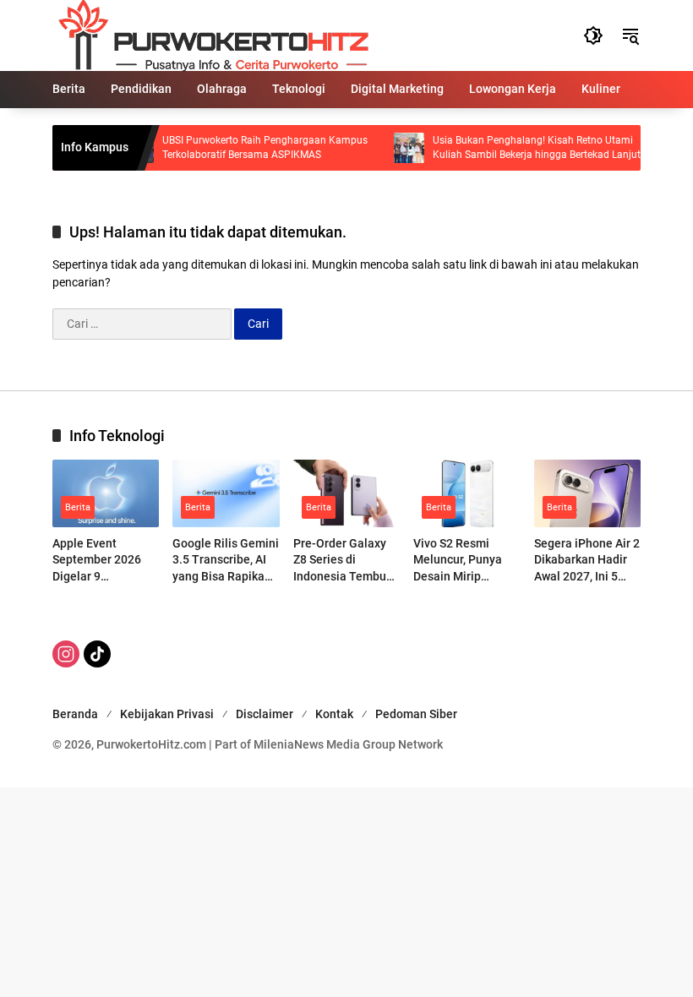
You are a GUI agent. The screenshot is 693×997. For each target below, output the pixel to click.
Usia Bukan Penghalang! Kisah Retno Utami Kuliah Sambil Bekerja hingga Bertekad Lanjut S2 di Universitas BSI (526, 148)
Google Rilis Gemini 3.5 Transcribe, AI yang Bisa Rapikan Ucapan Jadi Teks (225, 561)
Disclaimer (264, 714)
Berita (77, 507)
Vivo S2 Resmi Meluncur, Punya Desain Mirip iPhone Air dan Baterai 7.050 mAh (463, 561)
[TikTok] (97, 653)
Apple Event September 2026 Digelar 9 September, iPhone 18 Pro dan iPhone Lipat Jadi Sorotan (103, 561)
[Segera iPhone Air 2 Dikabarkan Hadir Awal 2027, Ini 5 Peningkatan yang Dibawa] (587, 493)
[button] (593, 35)
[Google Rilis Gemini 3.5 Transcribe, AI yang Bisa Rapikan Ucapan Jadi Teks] (225, 493)
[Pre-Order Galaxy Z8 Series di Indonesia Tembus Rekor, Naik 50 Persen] (346, 493)
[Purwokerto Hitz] (210, 34)
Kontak (334, 714)
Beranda (75, 714)
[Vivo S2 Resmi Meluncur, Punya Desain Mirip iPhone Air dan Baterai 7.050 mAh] (466, 493)
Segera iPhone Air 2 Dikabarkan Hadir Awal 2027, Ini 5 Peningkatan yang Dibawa (587, 561)
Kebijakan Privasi (167, 714)
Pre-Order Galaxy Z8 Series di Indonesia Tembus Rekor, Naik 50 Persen (342, 561)
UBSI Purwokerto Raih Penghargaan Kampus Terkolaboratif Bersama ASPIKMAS (254, 147)
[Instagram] (65, 653)
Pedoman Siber (416, 714)
